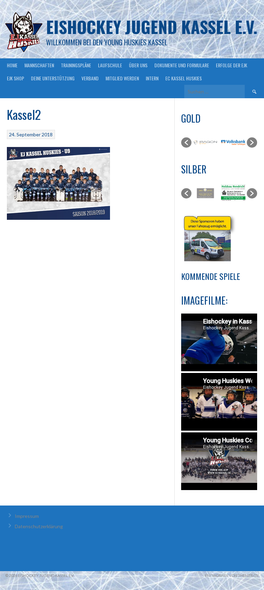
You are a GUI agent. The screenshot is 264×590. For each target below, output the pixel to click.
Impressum (27, 516)
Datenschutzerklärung (39, 526)
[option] (205, 142)
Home (12, 65)
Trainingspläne (76, 65)
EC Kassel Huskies (183, 78)
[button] (186, 142)
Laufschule (110, 65)
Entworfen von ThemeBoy (232, 575)
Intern (152, 78)
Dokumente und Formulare (181, 65)
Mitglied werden (122, 78)
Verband (90, 78)
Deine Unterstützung (53, 78)
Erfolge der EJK (231, 65)
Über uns (138, 65)
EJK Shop (15, 78)
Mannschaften (39, 65)
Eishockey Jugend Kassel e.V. (151, 26)
